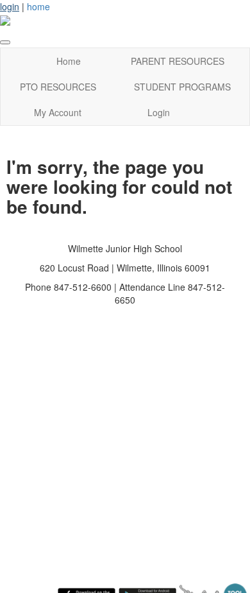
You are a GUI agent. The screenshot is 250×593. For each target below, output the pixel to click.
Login (158, 112)
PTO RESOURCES (58, 86)
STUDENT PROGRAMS (182, 86)
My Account (57, 112)
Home (68, 61)
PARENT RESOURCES (177, 61)
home (38, 6)
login (9, 6)
